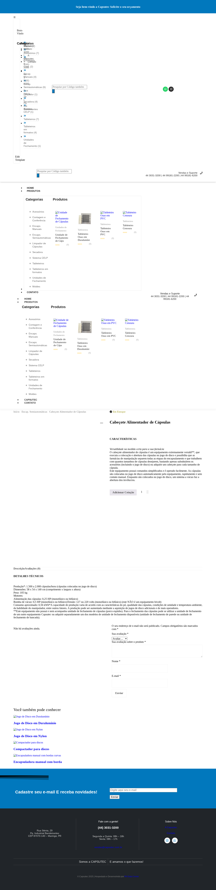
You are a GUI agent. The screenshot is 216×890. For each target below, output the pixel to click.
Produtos (31, 302)
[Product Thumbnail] (101, 423)
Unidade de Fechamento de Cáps (61, 237)
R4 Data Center (132, 876)
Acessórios (38, 211)
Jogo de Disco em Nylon (30, 736)
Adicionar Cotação (123, 492)
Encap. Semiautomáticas (34, 411)
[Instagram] (171, 89)
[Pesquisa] (53, 91)
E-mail (116, 675)
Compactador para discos (31, 749)
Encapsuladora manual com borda (38, 762)
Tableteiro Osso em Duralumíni (84, 237)
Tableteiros (38, 263)
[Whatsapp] (165, 89)
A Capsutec (171, 827)
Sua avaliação (120, 633)
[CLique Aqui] (15, 17)
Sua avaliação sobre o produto (129, 641)
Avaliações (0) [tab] (32, 568)
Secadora (37, 252)
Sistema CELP (40, 258)
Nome (116, 661)
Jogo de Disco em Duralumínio (35, 723)
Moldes (36, 286)
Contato (30, 402)
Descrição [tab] (19, 568)
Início (17, 411)
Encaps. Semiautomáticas (41, 236)
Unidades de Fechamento (61, 229)
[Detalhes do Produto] (62, 221)
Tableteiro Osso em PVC (105, 231)
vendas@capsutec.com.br (108, 847)
